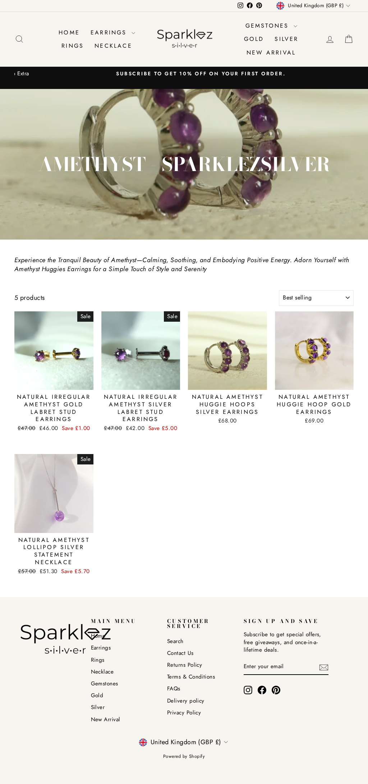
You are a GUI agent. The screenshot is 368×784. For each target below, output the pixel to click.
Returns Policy (184, 665)
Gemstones (268, 26)
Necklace (113, 46)
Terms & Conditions (191, 677)
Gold (254, 39)
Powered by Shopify (184, 756)
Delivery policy (185, 701)
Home (69, 32)
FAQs (173, 689)
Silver (286, 39)
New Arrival (271, 52)
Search (175, 641)
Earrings (110, 32)
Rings (72, 46)
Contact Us (180, 653)
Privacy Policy (184, 713)
